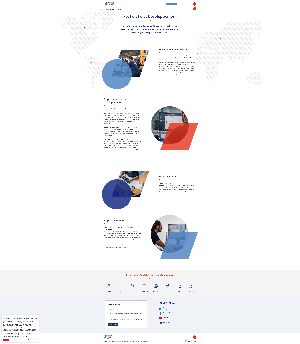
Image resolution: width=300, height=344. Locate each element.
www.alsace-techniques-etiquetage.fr (28, 318)
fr (194, 3)
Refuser (18, 339)
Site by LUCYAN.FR (192, 341)
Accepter (6, 339)
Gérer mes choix (32, 339)
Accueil (105, 9)
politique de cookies (22, 336)
